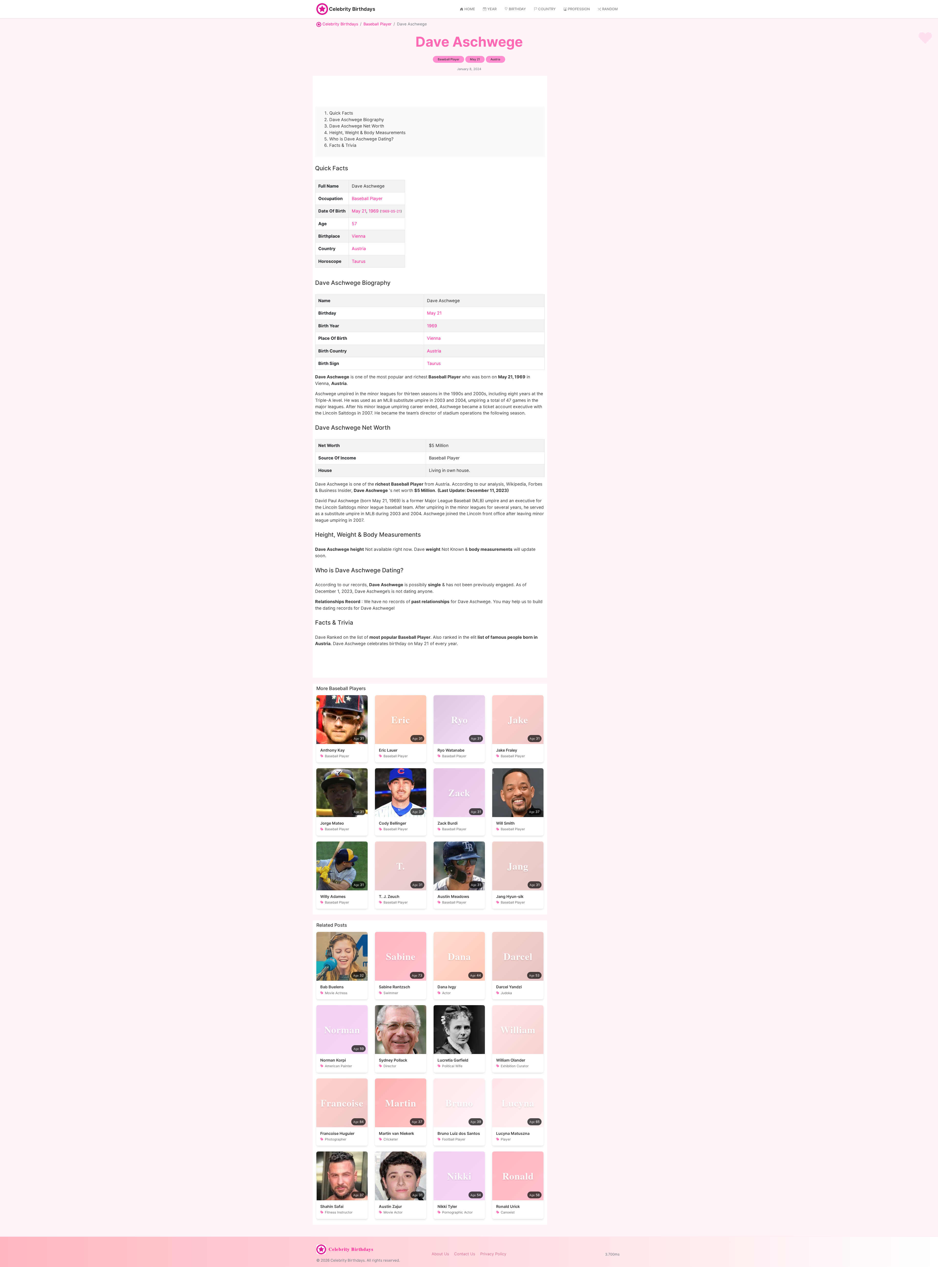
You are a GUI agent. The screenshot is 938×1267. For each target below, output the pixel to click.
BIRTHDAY (517, 9)
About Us (440, 1253)
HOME (469, 9)
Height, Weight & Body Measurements (367, 132)
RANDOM (610, 9)
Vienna (358, 236)
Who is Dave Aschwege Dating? (361, 138)
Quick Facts (341, 113)
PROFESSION (579, 9)
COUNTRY (547, 9)
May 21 (359, 210)
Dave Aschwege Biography (356, 119)
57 (354, 223)
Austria (359, 248)
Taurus (358, 261)
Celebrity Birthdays (352, 9)
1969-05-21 (391, 211)
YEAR (492, 9)
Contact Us (464, 1253)
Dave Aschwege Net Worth (356, 125)
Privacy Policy (493, 1253)
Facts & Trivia (342, 145)
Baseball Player (377, 23)
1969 (374, 210)
